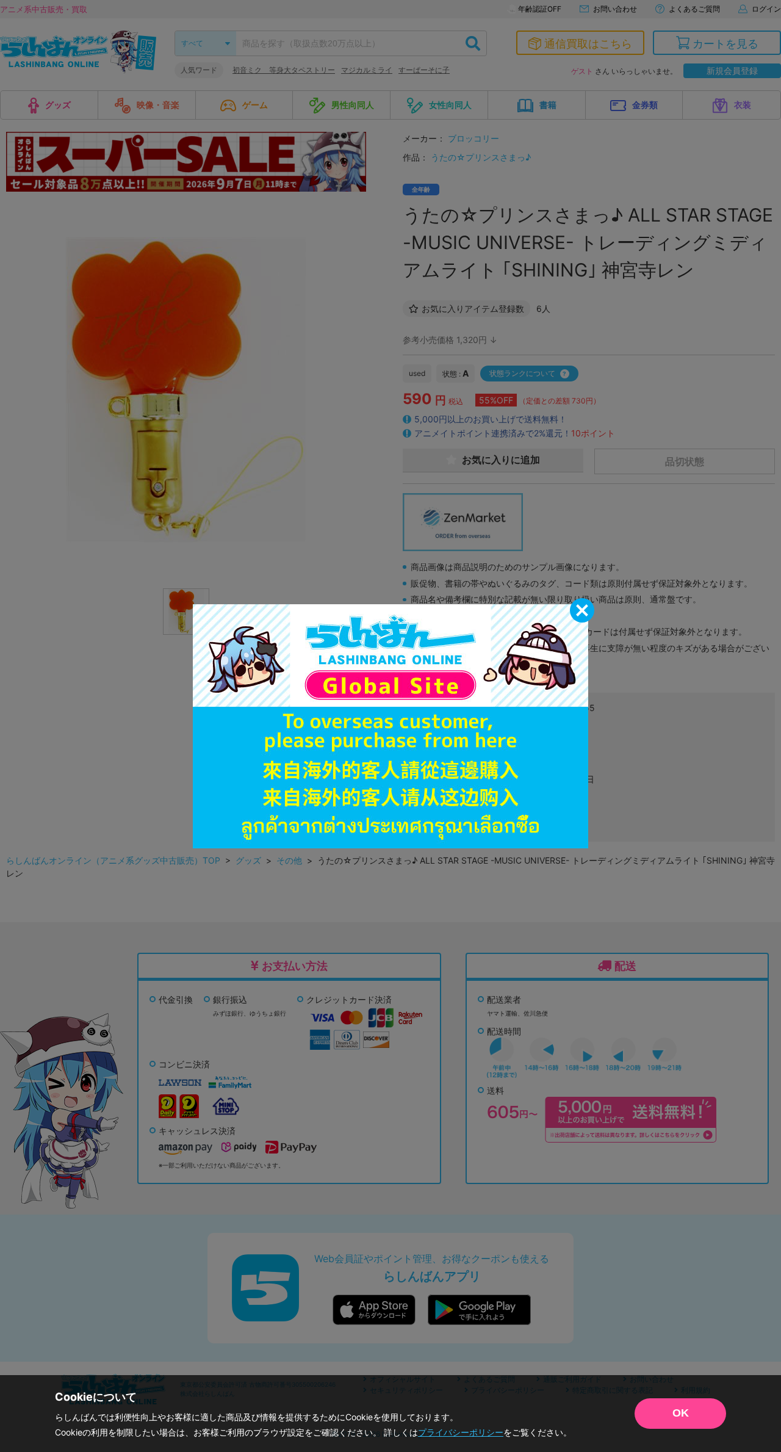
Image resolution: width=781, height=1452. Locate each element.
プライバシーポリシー (460, 1432)
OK (680, 1413)
